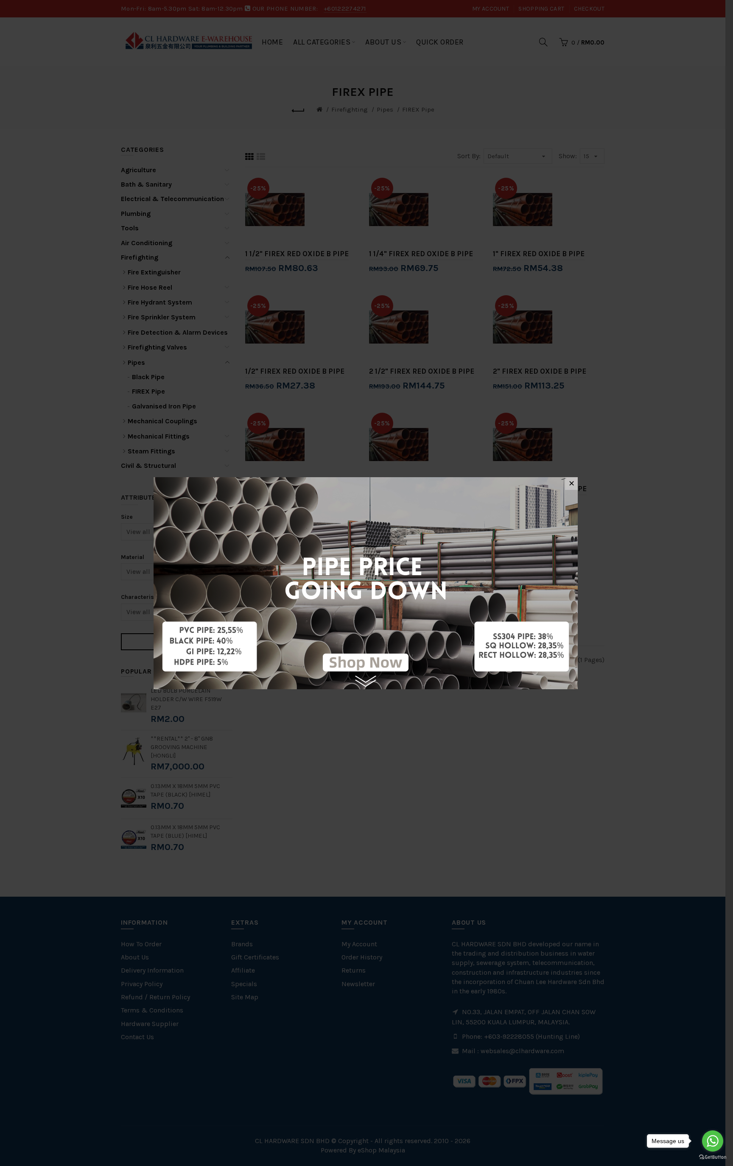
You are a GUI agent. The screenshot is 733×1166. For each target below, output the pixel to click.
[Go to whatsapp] (712, 1141)
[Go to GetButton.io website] (712, 1157)
